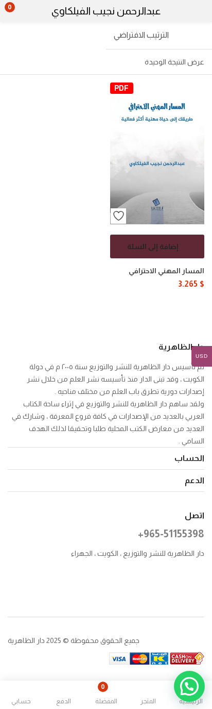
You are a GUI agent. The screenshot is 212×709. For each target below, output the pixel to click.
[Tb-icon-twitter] (157, 579)
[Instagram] (178, 579)
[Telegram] (178, 593)
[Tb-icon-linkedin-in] (136, 579)
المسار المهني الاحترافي (166, 271)
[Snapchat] (199, 593)
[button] (29, 11)
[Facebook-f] (199, 579)
